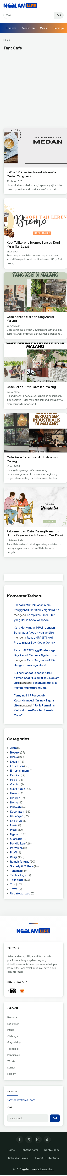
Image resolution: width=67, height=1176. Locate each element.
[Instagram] (38, 1139)
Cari (59, 15)
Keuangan (16, 816)
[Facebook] (19, 1139)
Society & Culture (22, 866)
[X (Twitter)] (29, 1139)
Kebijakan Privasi (18, 1157)
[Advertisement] (33, 89)
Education (17, 766)
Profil (13, 852)
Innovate (16, 807)
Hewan (14, 793)
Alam (13, 748)
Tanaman (16, 870)
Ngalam (15, 834)
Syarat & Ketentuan (47, 1157)
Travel (14, 889)
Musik (43, 27)
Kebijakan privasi (45, 1169)
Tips (13, 884)
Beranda (11, 27)
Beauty (15, 752)
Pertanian (16, 848)
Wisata (11, 1061)
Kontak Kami (51, 1149)
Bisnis (14, 757)
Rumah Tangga (19, 861)
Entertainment (19, 770)
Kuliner (11, 1067)
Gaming (15, 784)
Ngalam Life (28, 1169)
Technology (18, 875)
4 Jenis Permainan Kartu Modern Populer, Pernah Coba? (34, 710)
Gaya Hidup (17, 789)
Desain (14, 761)
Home (6, 39)
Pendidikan (17, 843)
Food (13, 779)
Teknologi (17, 880)
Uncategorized (20, 893)
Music (14, 825)
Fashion (15, 775)
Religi (14, 857)
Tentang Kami (29, 1149)
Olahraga (58, 27)
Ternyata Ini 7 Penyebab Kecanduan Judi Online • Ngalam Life (35, 700)
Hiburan (15, 798)
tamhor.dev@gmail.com (21, 1099)
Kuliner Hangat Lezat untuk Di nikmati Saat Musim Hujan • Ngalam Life (36, 678)
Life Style (16, 820)
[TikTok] (47, 1139)
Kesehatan (28, 27)
